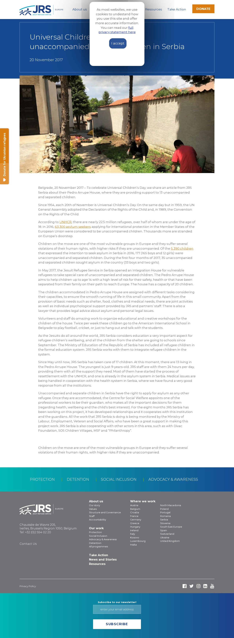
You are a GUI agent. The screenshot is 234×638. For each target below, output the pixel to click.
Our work (96, 528)
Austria (134, 505)
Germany (135, 519)
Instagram (198, 586)
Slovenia (165, 523)
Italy (132, 533)
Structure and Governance (105, 512)
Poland (164, 508)
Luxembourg (138, 540)
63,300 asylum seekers (73, 227)
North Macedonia (170, 505)
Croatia (134, 512)
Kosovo (134, 537)
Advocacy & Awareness (173, 479)
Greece (134, 523)
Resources (153, 9)
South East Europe (171, 526)
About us (79, 9)
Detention (78, 479)
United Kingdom (170, 540)
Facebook (184, 586)
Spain (163, 530)
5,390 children (182, 248)
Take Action (176, 9)
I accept (117, 43)
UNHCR (65, 222)
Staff (92, 516)
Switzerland (167, 533)
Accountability (97, 519)
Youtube (212, 586)
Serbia (164, 519)
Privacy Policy (28, 586)
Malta (133, 544)
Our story (94, 505)
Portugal (165, 512)
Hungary (135, 526)
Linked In (205, 586)
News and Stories (103, 559)
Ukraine (164, 537)
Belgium (135, 508)
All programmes (98, 546)
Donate (203, 9)
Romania (165, 516)
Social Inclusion (118, 479)
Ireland (134, 530)
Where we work (142, 501)
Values (93, 508)
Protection (42, 479)
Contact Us (28, 544)
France (134, 516)
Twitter (191, 586)
